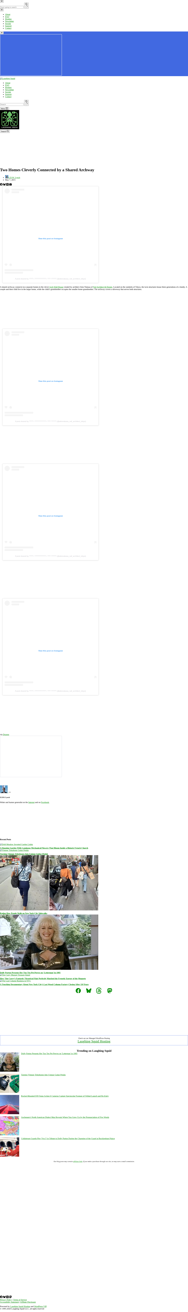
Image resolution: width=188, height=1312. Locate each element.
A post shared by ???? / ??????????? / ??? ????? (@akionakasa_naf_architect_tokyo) (50, 279)
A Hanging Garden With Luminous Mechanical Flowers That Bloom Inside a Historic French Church (44, 848)
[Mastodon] (10, 1297)
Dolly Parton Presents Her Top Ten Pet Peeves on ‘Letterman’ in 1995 (30, 973)
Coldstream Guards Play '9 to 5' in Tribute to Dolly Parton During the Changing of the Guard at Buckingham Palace (68, 1138)
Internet (31, 802)
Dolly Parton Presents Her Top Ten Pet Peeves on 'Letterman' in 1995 (49, 1053)
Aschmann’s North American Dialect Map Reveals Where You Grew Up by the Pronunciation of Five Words (65, 1117)
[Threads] (7, 185)
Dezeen (6, 734)
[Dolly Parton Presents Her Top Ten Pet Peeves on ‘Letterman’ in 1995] (49, 969)
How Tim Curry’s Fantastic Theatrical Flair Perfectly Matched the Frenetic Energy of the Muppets (43, 978)
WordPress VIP (40, 1306)
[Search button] (26, 103)
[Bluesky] (4, 185)
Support (8, 94)
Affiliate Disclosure (28, 1302)
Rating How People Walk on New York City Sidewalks (23, 913)
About (7, 83)
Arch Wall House (56, 287)
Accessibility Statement (9, 1302)
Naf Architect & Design (102, 287)
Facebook (45, 802)
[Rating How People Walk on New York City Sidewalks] (49, 910)
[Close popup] (2, 32)
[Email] (10, 185)
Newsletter (9, 90)
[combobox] (12, 104)
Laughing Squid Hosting (94, 1041)
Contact (8, 97)
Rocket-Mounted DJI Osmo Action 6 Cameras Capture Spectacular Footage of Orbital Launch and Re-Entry (65, 1096)
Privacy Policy (6, 1300)
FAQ (7, 85)
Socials (8, 92)
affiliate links (77, 1161)
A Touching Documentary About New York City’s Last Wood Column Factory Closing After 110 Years (44, 984)
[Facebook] (1, 185)
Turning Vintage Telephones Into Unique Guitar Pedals (24, 854)
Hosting (8, 87)
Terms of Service (20, 1300)
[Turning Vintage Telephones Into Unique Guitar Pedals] (14, 850)
